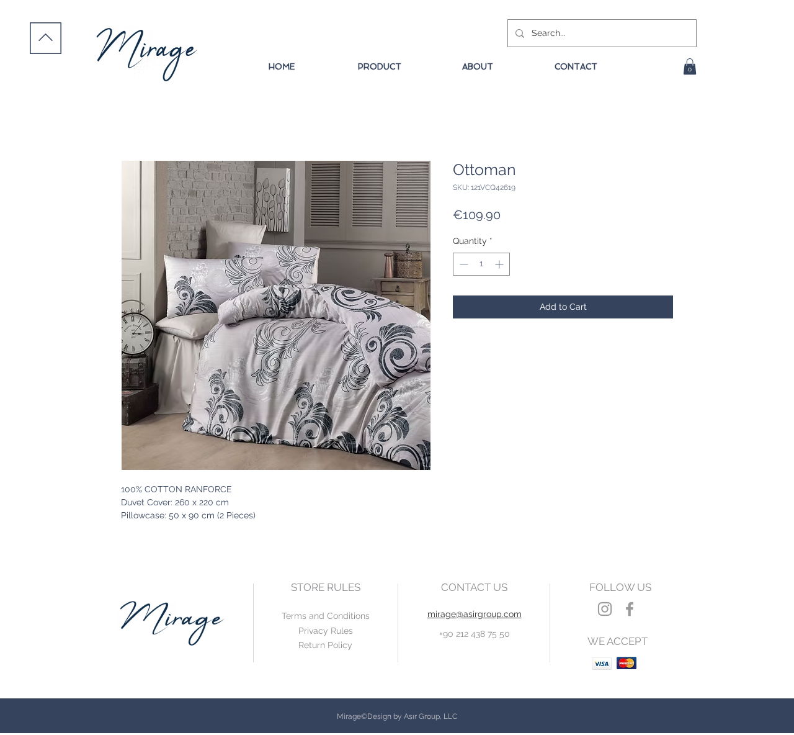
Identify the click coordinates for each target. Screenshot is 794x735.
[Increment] (500, 264)
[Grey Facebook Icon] (629, 609)
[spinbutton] (481, 264)
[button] (690, 66)
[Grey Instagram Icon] (605, 609)
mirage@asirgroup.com (474, 614)
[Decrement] (462, 264)
